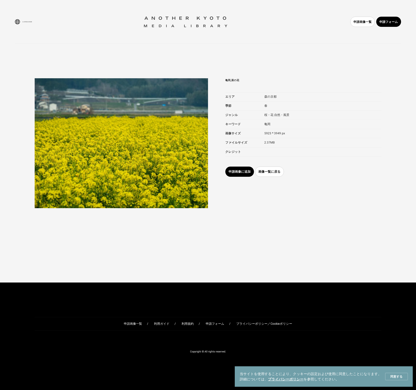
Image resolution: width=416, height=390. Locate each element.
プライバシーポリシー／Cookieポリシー (264, 323)
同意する (396, 376)
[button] (23, 21)
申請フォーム (388, 22)
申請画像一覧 (362, 22)
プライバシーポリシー (286, 379)
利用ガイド (162, 323)
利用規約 (188, 323)
